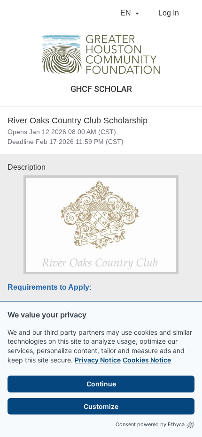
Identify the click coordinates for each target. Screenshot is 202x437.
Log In (168, 13)
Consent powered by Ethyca (150, 424)
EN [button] (126, 13)
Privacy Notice (98, 360)
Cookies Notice (147, 360)
